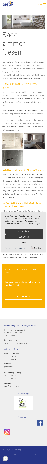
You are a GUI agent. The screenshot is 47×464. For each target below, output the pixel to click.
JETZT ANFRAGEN (23, 296)
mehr (24, 242)
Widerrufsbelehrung (25, 455)
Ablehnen (24, 236)
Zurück (6, 310)
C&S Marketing (16, 450)
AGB (14, 455)
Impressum (6, 455)
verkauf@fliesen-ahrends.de (18, 343)
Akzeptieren (24, 231)
